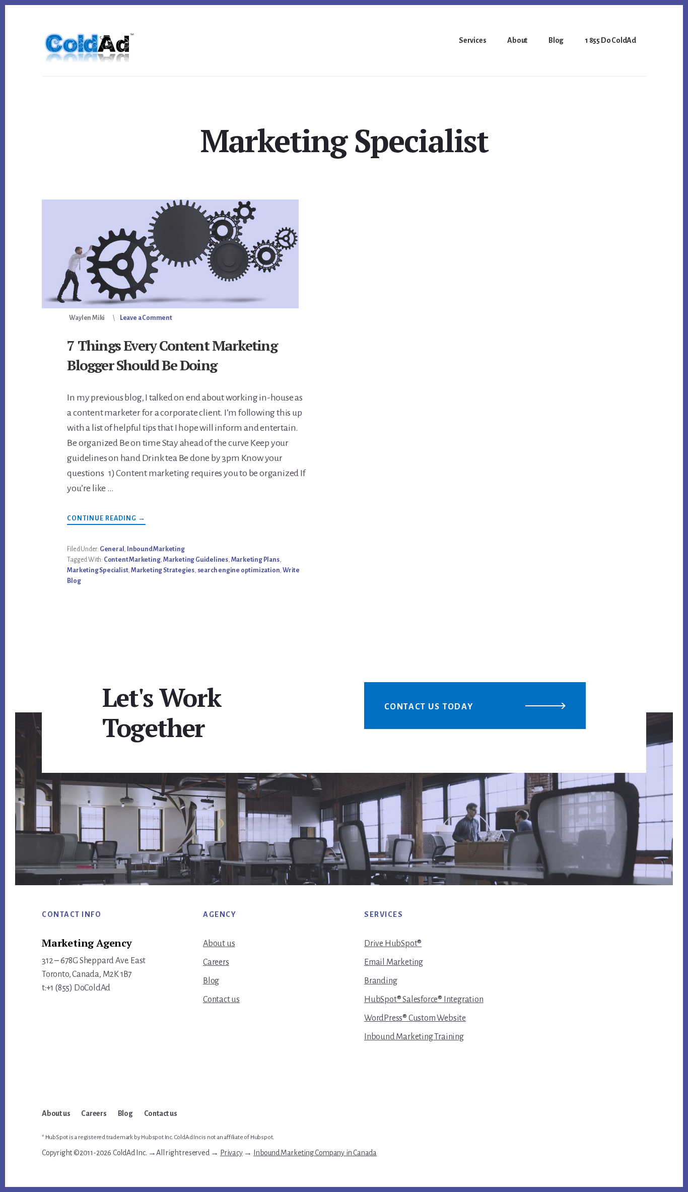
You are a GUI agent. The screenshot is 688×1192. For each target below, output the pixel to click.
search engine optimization (238, 570)
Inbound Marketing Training (414, 1036)
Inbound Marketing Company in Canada (315, 1153)
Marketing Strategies (162, 570)
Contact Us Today (428, 706)
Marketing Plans (255, 559)
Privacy (231, 1153)
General (112, 549)
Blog (211, 980)
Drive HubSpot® (393, 943)
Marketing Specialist (97, 570)
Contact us (221, 999)
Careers (216, 962)
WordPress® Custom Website (415, 1018)
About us (219, 943)
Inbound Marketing (156, 549)
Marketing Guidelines (195, 559)
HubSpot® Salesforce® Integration (424, 999)
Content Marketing (132, 559)
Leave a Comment (146, 317)
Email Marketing (393, 962)
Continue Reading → (106, 519)
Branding (380, 980)
